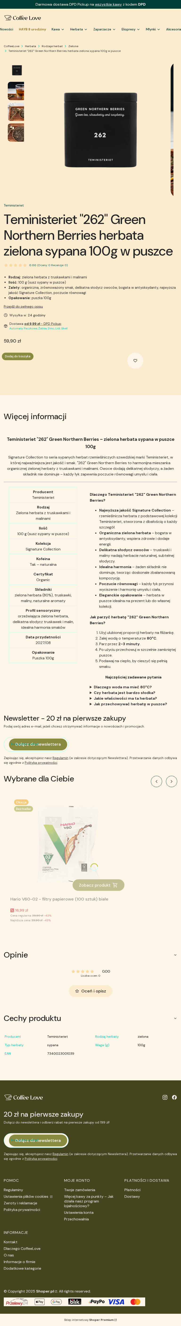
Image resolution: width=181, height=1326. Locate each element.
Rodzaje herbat (52, 46)
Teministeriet (14, 205)
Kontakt (10, 1241)
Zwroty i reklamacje (20, 1203)
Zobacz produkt (95, 885)
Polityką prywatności (41, 762)
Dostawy (132, 1196)
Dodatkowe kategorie (22, 1268)
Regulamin (60, 758)
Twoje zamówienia (79, 1189)
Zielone (73, 46)
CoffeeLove (11, 46)
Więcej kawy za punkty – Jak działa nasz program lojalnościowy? (89, 1201)
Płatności (132, 1189)
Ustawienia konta (79, 1212)
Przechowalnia (76, 1219)
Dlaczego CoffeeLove (22, 1248)
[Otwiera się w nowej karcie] (165, 1097)
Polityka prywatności (22, 1209)
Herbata (30, 46)
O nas (9, 1255)
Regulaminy (13, 1189)
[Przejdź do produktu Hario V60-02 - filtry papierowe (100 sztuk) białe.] (69, 845)
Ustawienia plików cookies (26, 1196)
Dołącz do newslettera (38, 744)
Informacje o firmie (19, 1261)
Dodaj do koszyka (17, 356)
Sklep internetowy (89, 1320)
